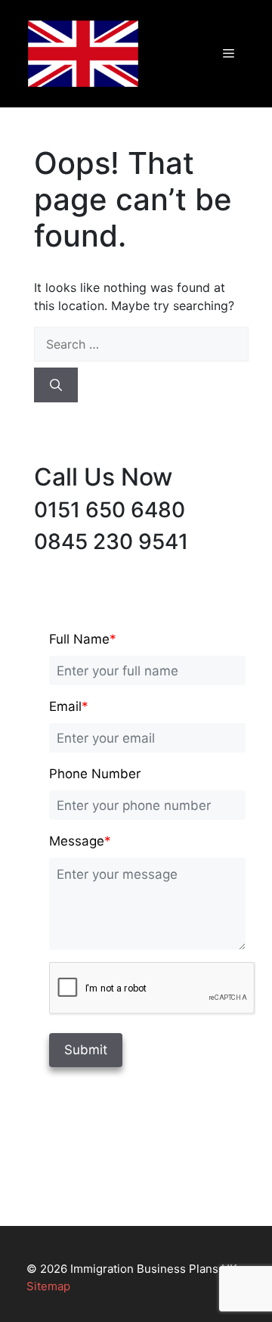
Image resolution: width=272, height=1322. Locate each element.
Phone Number (95, 773)
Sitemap (48, 1286)
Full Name (82, 639)
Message (80, 841)
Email (68, 706)
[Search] (56, 385)
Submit (85, 1049)
